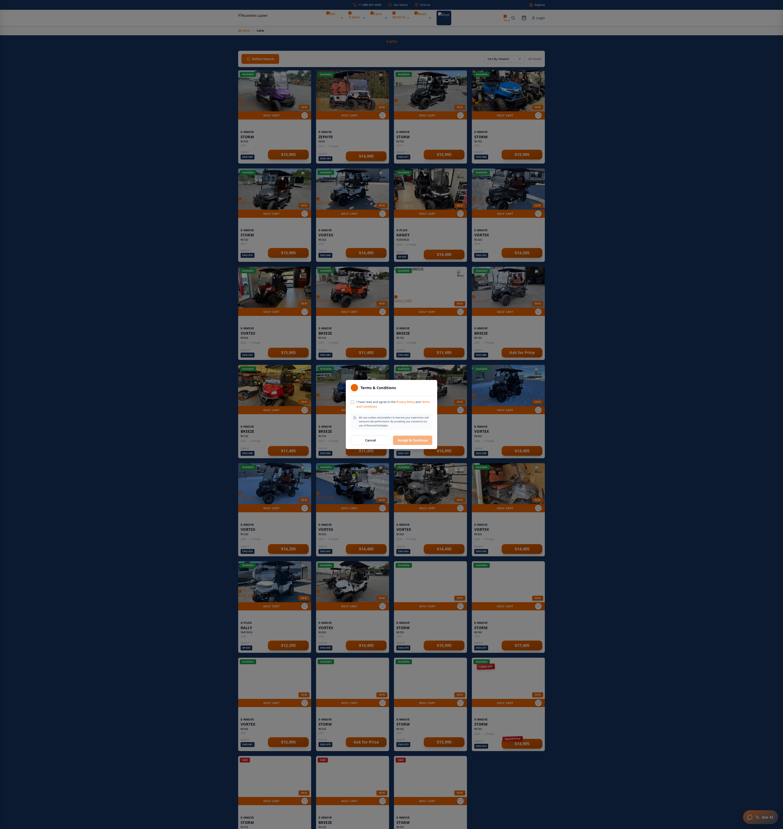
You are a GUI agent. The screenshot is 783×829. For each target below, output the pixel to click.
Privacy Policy (405, 402)
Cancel (370, 440)
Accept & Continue (413, 440)
